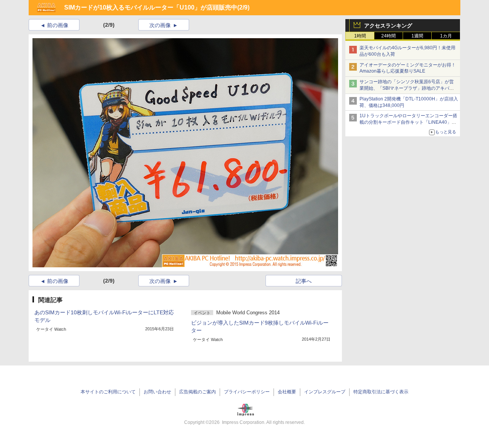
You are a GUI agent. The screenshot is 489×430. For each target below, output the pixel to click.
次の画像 (160, 25)
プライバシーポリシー (247, 391)
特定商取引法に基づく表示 (380, 391)
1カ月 (446, 36)
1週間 (417, 36)
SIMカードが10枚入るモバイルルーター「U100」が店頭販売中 (150, 7)
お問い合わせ (157, 391)
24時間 (388, 36)
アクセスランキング (388, 26)
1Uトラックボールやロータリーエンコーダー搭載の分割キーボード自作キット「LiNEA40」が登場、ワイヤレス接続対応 (408, 122)
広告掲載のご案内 (197, 391)
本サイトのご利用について (108, 391)
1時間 (360, 36)
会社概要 (287, 391)
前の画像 (57, 25)
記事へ (304, 281)
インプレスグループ (324, 391)
